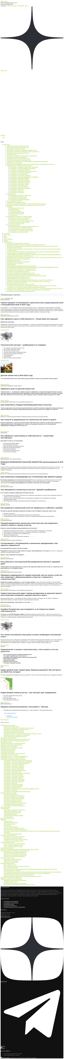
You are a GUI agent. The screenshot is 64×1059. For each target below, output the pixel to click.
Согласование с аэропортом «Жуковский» (20, 181)
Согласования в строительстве (11, 902)
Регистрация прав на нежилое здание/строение (21, 230)
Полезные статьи (8, 242)
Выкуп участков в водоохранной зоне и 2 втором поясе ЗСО (21, 266)
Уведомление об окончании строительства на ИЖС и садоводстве (23, 151)
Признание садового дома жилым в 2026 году (18, 153)
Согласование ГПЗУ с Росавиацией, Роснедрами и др (19, 165)
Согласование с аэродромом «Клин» (19, 185)
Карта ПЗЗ (9, 715)
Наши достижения (8, 239)
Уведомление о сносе (12, 154)
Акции (5, 236)
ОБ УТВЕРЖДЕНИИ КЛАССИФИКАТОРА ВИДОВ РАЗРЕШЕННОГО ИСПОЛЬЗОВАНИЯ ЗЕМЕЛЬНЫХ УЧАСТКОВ (32, 267)
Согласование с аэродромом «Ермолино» (20, 172)
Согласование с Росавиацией (17, 192)
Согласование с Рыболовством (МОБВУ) (19, 178)
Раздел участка (13, 215)
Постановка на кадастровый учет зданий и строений (19, 216)
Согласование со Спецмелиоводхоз (18, 174)
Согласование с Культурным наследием (19, 187)
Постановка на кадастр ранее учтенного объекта (21, 220)
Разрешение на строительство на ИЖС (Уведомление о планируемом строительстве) (27, 161)
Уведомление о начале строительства (16, 148)
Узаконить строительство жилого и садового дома (19, 160)
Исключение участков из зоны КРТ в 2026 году (18, 243)
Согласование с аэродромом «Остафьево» (20, 175)
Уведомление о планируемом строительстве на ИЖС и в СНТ (21, 150)
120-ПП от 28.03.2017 (12, 717)
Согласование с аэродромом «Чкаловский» (20, 188)
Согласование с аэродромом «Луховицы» (20, 182)
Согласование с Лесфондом (16, 189)
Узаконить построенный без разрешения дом (18, 147)
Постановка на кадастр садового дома (19, 219)
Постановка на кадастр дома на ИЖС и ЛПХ (20, 218)
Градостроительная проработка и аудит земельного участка (21, 268)
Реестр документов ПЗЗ (10, 713)
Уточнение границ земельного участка (16, 202)
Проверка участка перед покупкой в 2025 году (18, 277)
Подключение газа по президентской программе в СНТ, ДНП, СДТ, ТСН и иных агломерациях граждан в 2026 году (35, 288)
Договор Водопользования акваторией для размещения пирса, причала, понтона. (26, 203)
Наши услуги (7, 144)
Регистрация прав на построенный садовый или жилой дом (24, 226)
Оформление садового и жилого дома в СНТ (18, 146)
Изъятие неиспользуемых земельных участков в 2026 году (21, 291)
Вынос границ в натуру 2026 (17, 208)
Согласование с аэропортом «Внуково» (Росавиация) (22, 168)
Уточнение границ (14, 209)
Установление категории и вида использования (18, 261)
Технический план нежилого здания (18, 196)
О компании (6, 233)
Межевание (9, 206)
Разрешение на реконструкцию (14, 163)
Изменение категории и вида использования (14, 907)
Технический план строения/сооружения (19, 199)
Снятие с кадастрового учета (17, 223)
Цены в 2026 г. (7, 234)
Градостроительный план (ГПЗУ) (14, 201)
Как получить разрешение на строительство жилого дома (20, 273)
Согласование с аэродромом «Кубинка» (19, 179)
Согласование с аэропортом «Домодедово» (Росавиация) (24, 167)
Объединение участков (15, 210)
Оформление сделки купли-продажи (19, 232)
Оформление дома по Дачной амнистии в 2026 (18, 158)
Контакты (6, 240)
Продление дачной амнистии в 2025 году (17, 282)
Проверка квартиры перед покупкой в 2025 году (19, 278)
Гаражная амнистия (11, 264)
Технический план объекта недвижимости (17, 157)
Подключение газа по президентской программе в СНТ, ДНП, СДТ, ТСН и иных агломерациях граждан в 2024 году (35, 257)
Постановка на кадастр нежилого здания (20, 222)
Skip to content (4, 1)
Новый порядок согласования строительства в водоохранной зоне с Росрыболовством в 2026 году (31, 164)
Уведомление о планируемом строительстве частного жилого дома (23, 274)
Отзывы (5, 237)
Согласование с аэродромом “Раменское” (20, 170)
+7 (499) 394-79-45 (11, 5)
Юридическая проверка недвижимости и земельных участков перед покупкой (26, 205)
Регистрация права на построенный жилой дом (21, 227)
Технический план (11, 194)
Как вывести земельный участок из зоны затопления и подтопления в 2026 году (26, 244)
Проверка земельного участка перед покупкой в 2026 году (21, 253)
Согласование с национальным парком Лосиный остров (23, 171)
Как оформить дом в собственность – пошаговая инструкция (21, 270)
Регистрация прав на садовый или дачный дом (21, 229)
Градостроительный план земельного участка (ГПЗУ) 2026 (20, 284)
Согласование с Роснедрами (17, 191)
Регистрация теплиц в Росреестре (15, 263)
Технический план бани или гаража (18, 198)
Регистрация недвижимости (13, 225)
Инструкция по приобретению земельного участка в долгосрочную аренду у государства (28, 281)
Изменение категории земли (14, 260)
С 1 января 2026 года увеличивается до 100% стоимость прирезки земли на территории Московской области (33, 251)
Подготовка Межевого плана (17, 212)
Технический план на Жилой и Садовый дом (20, 195)
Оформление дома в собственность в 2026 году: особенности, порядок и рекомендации (28, 289)
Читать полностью (5, 314)
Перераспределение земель (17, 213)
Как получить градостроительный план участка (18, 271)
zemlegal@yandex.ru (6, 916)
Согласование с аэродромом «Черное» (19, 184)
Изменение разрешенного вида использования (18, 258)
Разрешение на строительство (11, 901)
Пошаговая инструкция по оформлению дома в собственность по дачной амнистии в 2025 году (30, 280)
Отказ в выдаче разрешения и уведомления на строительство (22, 155)
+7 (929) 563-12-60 (22, 5)
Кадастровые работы (9, 904)
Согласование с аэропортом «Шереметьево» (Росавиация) (24, 177)
